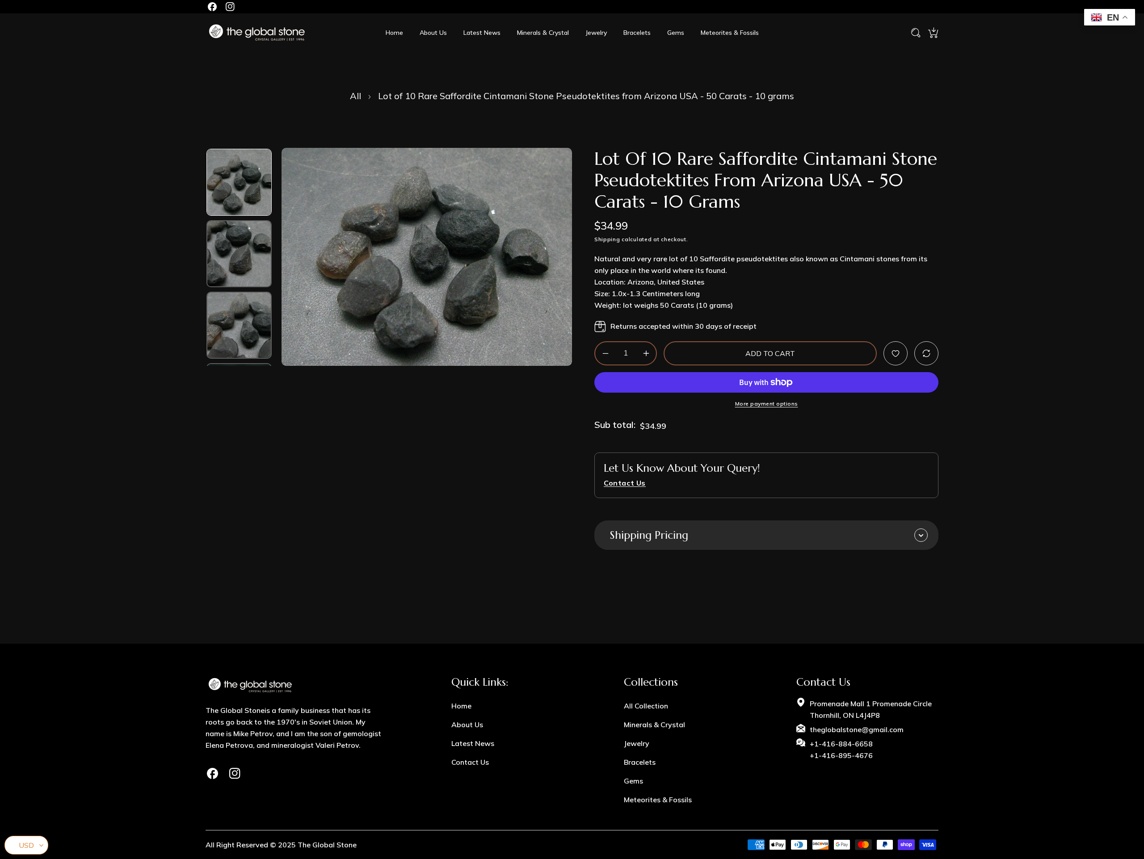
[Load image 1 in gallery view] (239, 182)
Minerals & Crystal (654, 724)
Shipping (607, 239)
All (355, 95)
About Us (467, 724)
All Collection (646, 705)
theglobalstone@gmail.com (857, 729)
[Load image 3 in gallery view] (239, 325)
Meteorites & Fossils (658, 799)
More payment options (766, 404)
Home (461, 705)
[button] (933, 32)
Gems (633, 780)
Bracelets (640, 762)
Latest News (472, 743)
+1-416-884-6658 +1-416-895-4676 (841, 749)
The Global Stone (327, 844)
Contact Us (470, 762)
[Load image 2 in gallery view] (239, 253)
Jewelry (636, 743)
